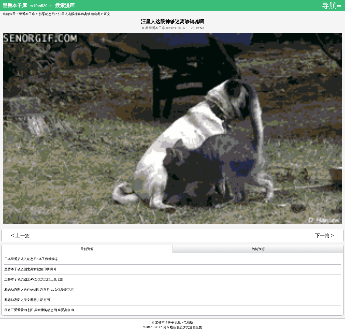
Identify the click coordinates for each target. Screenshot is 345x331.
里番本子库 (27, 14)
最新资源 (87, 249)
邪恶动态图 (47, 14)
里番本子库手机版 (168, 322)
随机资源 (258, 249)
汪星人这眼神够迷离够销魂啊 (79, 14)
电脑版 (188, 322)
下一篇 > (324, 235)
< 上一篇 (20, 235)
